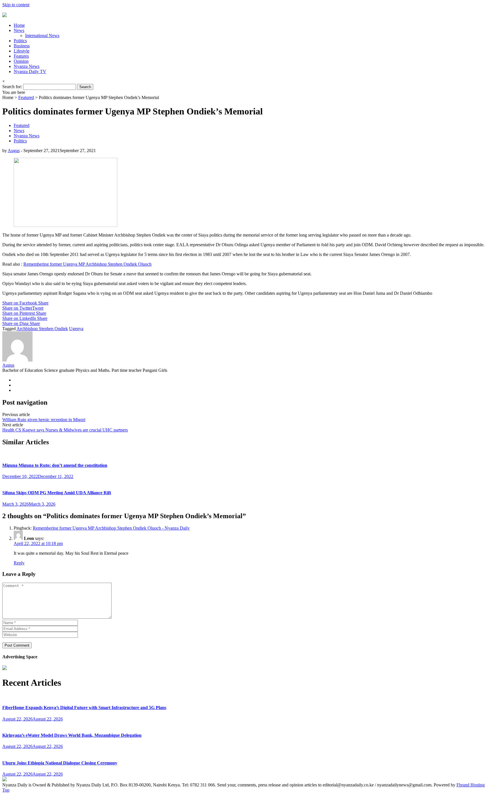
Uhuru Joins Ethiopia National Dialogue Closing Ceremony (59, 762)
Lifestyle (21, 51)
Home (19, 25)
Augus (14, 150)
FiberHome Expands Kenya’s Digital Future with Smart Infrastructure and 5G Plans (84, 707)
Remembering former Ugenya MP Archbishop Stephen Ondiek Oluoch (87, 264)
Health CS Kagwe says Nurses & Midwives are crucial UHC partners (65, 429)
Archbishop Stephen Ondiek (42, 328)
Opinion (21, 61)
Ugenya (76, 328)
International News (42, 35)
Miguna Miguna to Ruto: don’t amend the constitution (54, 465)
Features (21, 56)
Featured (26, 97)
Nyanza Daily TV (30, 71)
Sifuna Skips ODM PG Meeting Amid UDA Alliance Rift (56, 492)
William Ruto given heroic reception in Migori (43, 419)
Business (22, 45)
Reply (19, 562)
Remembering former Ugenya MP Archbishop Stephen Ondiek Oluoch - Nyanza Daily (111, 528)
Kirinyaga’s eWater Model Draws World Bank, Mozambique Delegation (72, 735)
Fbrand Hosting (470, 784)
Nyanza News (26, 66)
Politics (20, 40)
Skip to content (15, 4)
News (19, 30)
